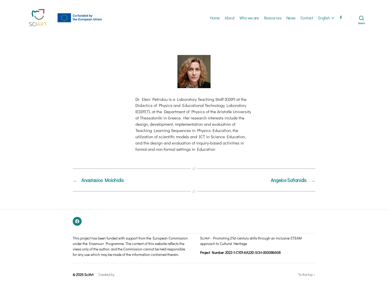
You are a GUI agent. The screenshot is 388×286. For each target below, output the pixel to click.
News (290, 17)
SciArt (88, 274)
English (324, 17)
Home (215, 17)
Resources (272, 17)
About (229, 17)
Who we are (249, 17)
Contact (306, 17)
